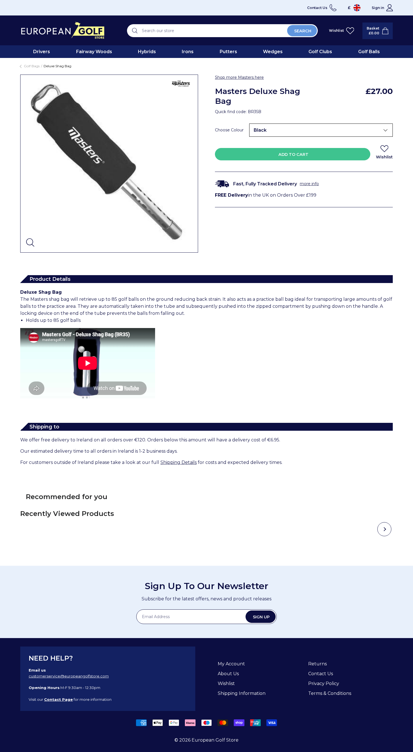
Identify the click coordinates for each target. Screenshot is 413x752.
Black (260, 130)
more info (309, 183)
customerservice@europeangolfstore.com (69, 676)
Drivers (41, 51)
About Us (228, 673)
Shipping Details (178, 462)
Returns (317, 663)
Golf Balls (369, 51)
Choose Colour (229, 130)
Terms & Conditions (329, 693)
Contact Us (320, 673)
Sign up (261, 616)
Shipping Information (242, 693)
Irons (188, 51)
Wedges (273, 51)
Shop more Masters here (239, 77)
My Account (231, 663)
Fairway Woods (94, 51)
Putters (228, 51)
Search (302, 30)
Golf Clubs (320, 51)
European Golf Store (215, 740)
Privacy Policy (323, 683)
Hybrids (147, 51)
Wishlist (226, 683)
